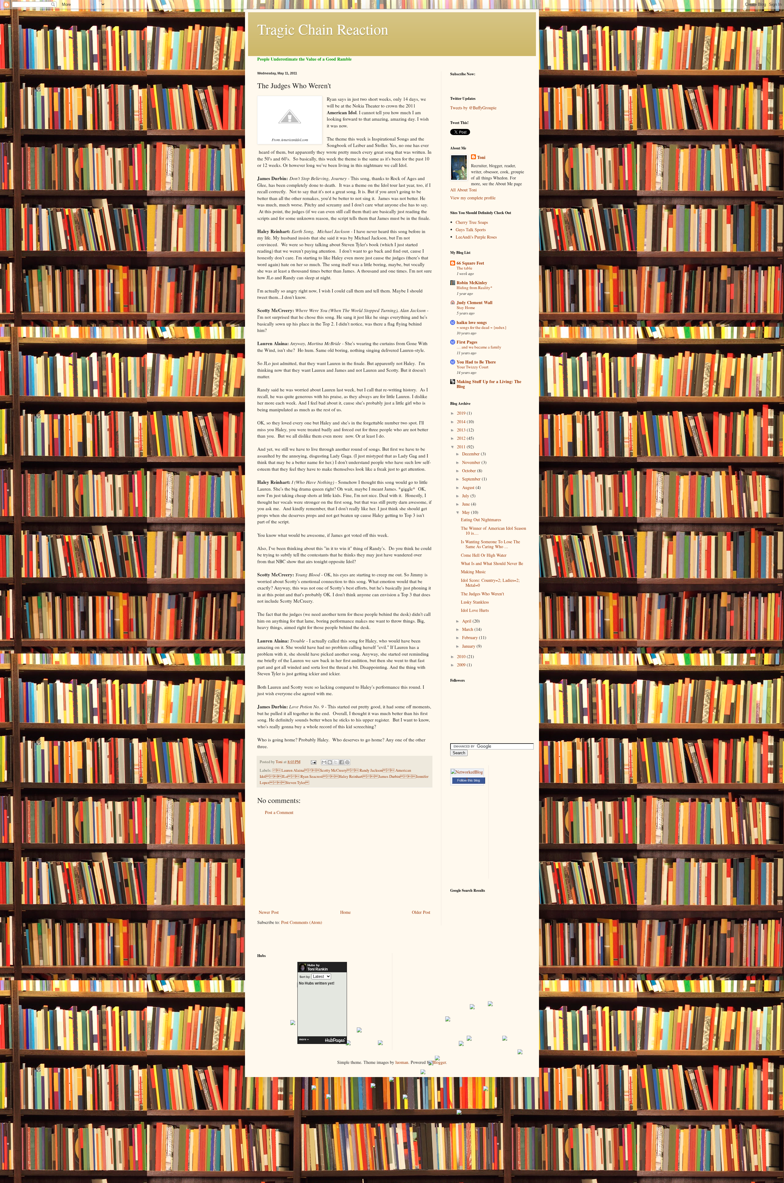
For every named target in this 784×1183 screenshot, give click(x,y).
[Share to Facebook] (341, 762)
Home (345, 912)
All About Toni (463, 190)
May (466, 512)
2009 (462, 665)
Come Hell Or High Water (484, 555)
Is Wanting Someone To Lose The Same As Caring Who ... (490, 544)
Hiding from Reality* (474, 287)
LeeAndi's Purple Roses (476, 237)
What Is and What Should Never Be (492, 563)
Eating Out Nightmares (481, 519)
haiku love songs (472, 322)
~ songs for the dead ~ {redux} (482, 327)
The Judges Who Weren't (482, 594)
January (469, 646)
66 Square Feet (470, 263)
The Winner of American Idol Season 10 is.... (493, 530)
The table (464, 268)
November (471, 462)
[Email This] (324, 762)
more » (304, 1039)
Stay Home (466, 307)
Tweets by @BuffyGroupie (473, 108)
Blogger (439, 1062)
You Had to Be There (476, 362)
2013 (462, 430)
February (470, 637)
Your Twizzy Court (472, 367)
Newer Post (269, 912)
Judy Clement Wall (474, 302)
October (469, 470)
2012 (462, 438)
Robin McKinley (472, 282)
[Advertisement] (344, 862)
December (471, 454)
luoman (401, 1062)
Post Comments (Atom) (301, 922)
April (467, 621)
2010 (462, 656)
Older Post (421, 912)
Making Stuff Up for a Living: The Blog (489, 384)
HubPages (335, 1040)
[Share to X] (336, 762)
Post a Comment (279, 812)
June (466, 504)
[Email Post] (313, 761)
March (468, 629)
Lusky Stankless (475, 602)
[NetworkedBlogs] (467, 778)
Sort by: (305, 976)
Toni (481, 157)
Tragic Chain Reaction (322, 29)
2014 (462, 421)
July (466, 496)
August (469, 487)
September (472, 479)
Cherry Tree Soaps (472, 222)
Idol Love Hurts (475, 610)
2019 (462, 413)
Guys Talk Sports (471, 229)
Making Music (473, 572)
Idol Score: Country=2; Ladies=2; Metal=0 (490, 582)
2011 (462, 447)
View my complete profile (473, 198)
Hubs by (317, 967)
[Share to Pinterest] (347, 762)
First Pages (467, 342)
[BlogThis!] (330, 762)
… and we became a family (479, 347)
